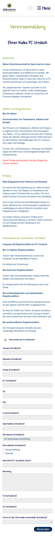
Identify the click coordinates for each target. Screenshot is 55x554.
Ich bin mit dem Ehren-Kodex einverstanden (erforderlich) (25, 517)
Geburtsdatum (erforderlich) (14, 423)
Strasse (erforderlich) (11, 369)
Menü (45, 8)
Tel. (4, 391)
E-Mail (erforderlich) (11, 412)
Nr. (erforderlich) (9, 380)
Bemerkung (7, 471)
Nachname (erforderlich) (12, 359)
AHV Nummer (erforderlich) (13, 434)
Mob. (4, 402)
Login (30, 8)
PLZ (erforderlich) (10, 495)
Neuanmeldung (12, 450)
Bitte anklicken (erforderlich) (14, 445)
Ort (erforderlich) (10, 506)
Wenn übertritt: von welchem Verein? (17, 460)
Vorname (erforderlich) (12, 348)
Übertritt (9, 453)
